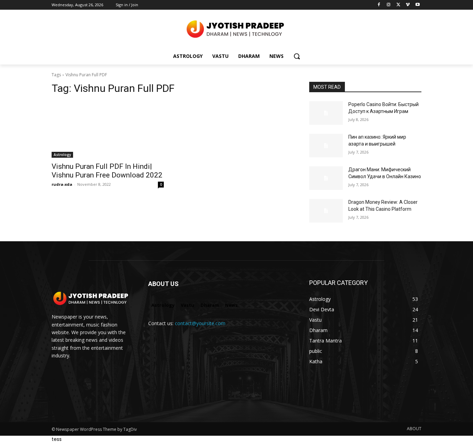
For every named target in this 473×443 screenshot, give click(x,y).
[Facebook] (379, 5)
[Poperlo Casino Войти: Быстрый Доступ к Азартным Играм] (326, 113)
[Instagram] (389, 5)
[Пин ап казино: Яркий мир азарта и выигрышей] (326, 145)
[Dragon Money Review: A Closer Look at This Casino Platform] (326, 211)
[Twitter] (398, 5)
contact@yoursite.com (200, 323)
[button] (296, 56)
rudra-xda (62, 184)
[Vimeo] (408, 5)
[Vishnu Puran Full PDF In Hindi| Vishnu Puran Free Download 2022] (108, 130)
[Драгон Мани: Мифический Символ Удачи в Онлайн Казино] (326, 178)
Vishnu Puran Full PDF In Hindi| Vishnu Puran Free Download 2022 (107, 170)
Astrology (62, 154)
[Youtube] (417, 5)
